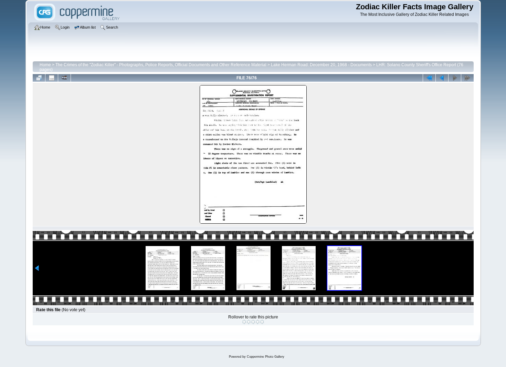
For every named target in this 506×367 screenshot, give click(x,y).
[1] (244, 321)
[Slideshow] (64, 78)
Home (45, 64)
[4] (257, 321)
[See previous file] (442, 78)
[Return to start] (429, 78)
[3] (253, 321)
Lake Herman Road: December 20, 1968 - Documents (321, 64)
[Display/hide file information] (51, 78)
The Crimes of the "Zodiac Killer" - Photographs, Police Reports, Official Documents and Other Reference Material (160, 64)
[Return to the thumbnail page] (39, 78)
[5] (262, 321)
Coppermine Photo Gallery (265, 356)
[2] (248, 321)
